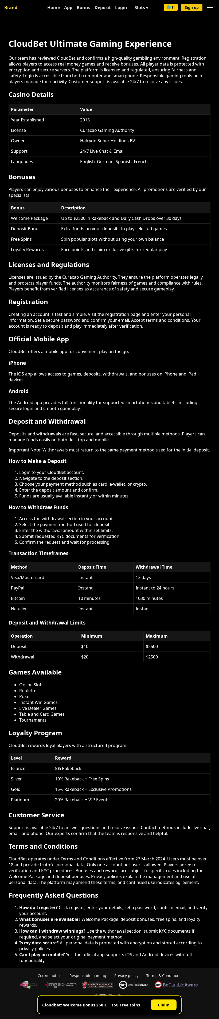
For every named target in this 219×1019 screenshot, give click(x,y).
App (68, 7)
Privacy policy (126, 975)
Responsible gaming (87, 975)
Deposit (103, 7)
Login (121, 7)
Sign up (192, 7)
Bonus (83, 7)
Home (53, 7)
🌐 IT (170, 7)
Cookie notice (49, 975)
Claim (164, 1004)
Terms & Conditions (163, 975)
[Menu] (210, 7)
